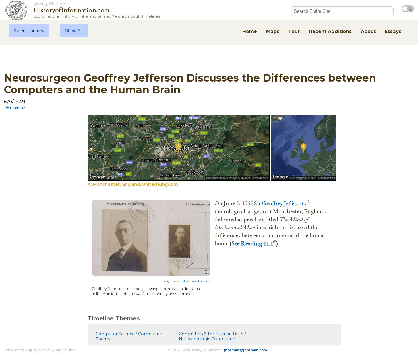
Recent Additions (330, 31)
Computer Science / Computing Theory (129, 336)
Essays (393, 31)
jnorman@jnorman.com (245, 350)
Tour (294, 31)
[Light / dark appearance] (408, 8)
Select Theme (28, 30)
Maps (272, 31)
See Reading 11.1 (252, 243)
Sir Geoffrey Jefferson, (280, 203)
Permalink (15, 107)
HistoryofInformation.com (96, 9)
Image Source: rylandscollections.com (186, 281)
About (368, 31)
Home (249, 31)
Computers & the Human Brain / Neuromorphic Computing (212, 336)
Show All (74, 30)
